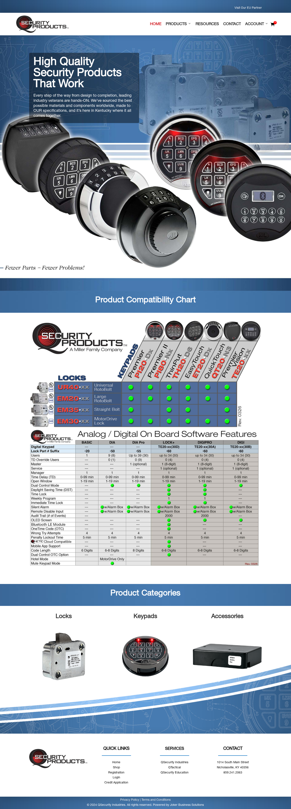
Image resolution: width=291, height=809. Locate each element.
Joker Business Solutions (187, 805)
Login (116, 777)
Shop (116, 767)
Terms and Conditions (156, 800)
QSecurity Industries (174, 762)
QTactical (174, 767)
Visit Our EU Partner (248, 8)
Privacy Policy (130, 800)
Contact (232, 24)
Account (254, 24)
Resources (207, 24)
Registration (116, 772)
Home (155, 24)
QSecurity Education (175, 772)
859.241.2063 (232, 772)
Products (176, 24)
